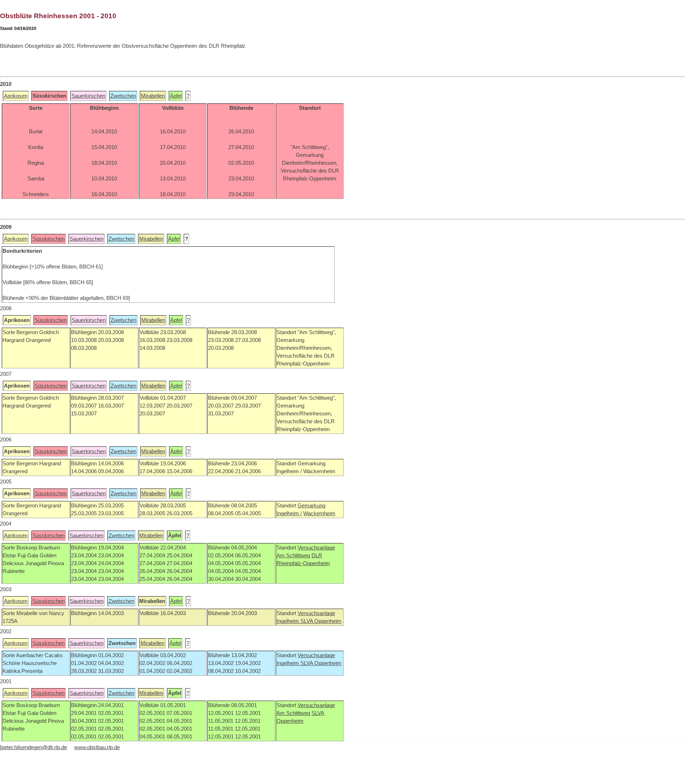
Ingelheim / (289, 513)
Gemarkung (311, 505)
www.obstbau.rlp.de (97, 747)
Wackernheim (319, 513)
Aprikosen (15, 96)
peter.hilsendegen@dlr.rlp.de (34, 747)
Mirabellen (153, 96)
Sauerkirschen (88, 96)
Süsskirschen (48, 239)
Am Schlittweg (293, 555)
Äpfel (176, 96)
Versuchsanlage (316, 548)
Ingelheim (288, 621)
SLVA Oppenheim (320, 621)
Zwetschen (123, 96)
